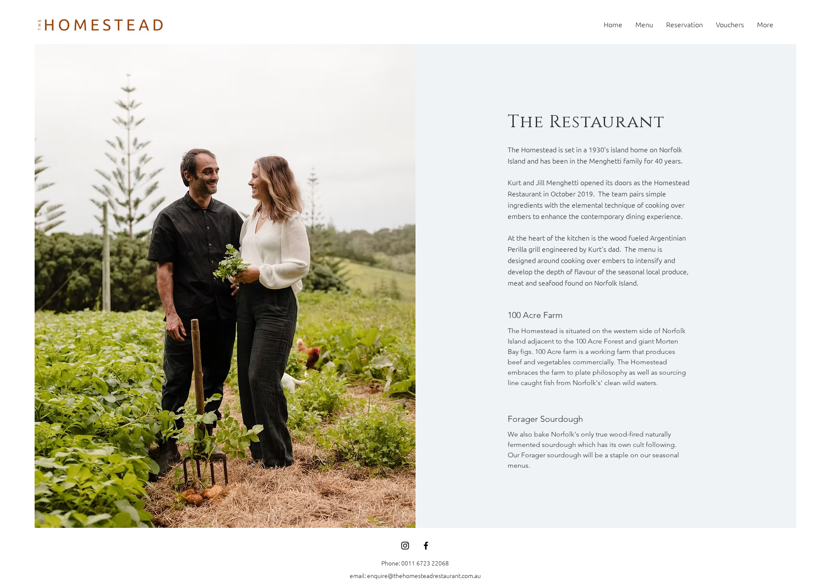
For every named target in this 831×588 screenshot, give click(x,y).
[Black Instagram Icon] (405, 545)
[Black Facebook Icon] (426, 545)
